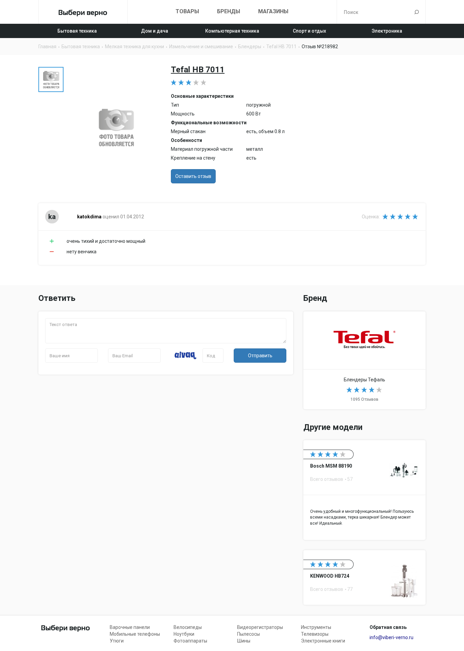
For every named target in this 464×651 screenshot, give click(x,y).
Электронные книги (323, 641)
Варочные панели (130, 627)
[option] (51, 79)
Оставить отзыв (193, 176)
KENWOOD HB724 (364, 577)
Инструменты (316, 627)
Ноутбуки (184, 634)
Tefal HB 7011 (198, 69)
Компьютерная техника (232, 31)
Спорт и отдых (309, 31)
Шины (243, 641)
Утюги (117, 641)
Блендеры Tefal (364, 360)
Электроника (387, 31)
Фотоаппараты (190, 641)
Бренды (228, 11)
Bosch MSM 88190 (364, 490)
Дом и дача (154, 31)
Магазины (273, 11)
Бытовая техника (77, 31)
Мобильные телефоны (135, 634)
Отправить (260, 355)
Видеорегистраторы (260, 627)
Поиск (417, 12)
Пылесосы (248, 634)
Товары (187, 11)
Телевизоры (314, 634)
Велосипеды (188, 627)
